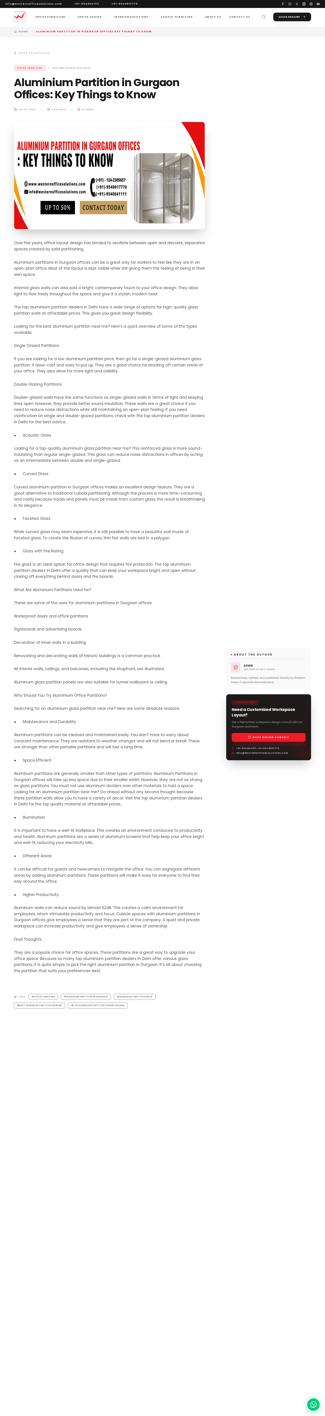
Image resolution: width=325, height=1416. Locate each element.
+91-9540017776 (124, 4)
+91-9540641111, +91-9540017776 (257, 748)
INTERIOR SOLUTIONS (131, 17)
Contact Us (239, 17)
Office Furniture (50, 17)
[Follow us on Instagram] (289, 4)
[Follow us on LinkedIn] (304, 4)
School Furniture (177, 17)
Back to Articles (34, 53)
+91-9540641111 (86, 4)
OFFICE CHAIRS (89, 17)
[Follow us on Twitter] (296, 4)
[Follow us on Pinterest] (311, 4)
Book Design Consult (271, 737)
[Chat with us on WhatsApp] (313, 1404)
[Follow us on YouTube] (318, 4)
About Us (213, 17)
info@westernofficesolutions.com (33, 4)
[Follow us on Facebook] (282, 4)
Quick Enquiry (289, 17)
